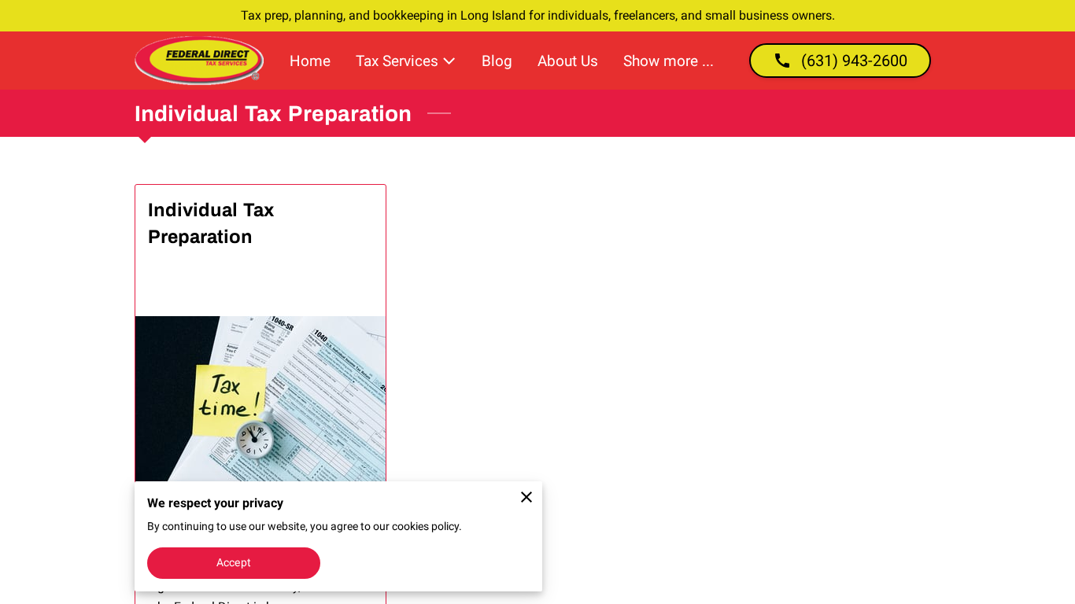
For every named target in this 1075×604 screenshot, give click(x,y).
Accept (233, 562)
